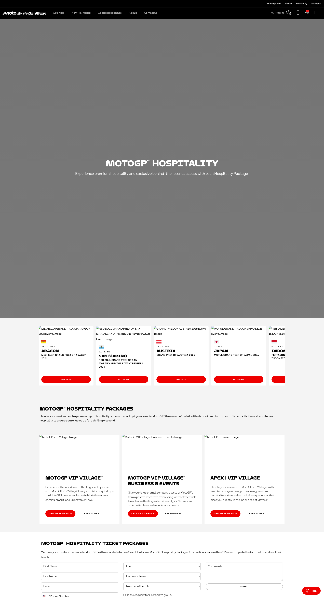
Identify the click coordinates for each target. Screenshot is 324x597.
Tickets (288, 4)
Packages (316, 4)
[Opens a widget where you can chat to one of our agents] (311, 591)
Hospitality (301, 4)
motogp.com (274, 4)
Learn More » (91, 513)
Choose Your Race (60, 513)
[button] (24, 14)
